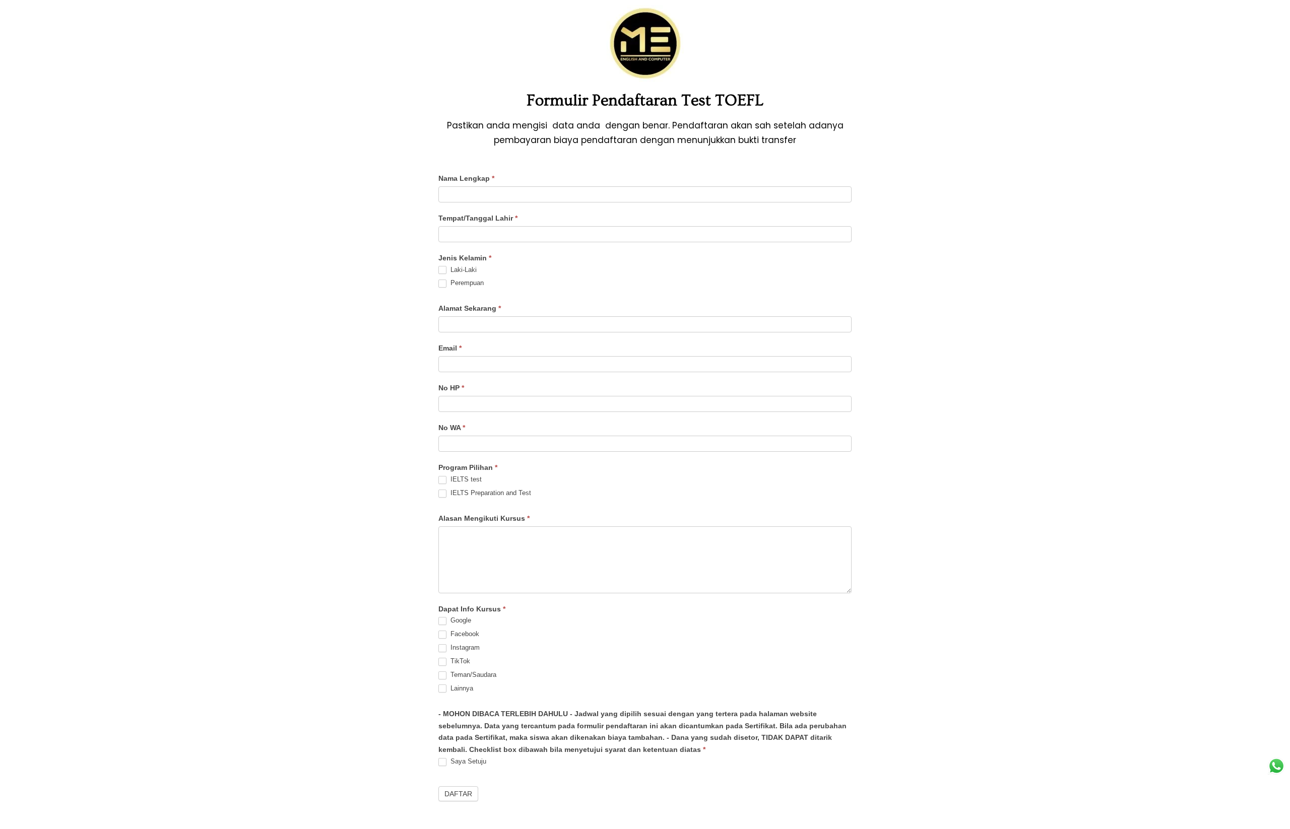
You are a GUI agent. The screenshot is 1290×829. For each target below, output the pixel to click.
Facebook (463, 634)
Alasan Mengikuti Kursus (484, 518)
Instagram (464, 647)
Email (450, 348)
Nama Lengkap (466, 178)
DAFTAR (458, 794)
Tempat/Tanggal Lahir (478, 218)
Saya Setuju (467, 761)
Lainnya (460, 688)
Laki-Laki (462, 269)
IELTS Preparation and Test (489, 493)
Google (459, 620)
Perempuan (466, 283)
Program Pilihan (467, 467)
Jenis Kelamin (464, 258)
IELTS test (465, 479)
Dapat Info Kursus (471, 609)
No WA (451, 428)
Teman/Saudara (472, 674)
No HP (451, 388)
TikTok (459, 661)
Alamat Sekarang (469, 308)
